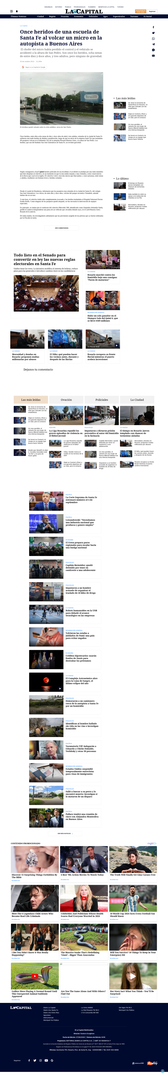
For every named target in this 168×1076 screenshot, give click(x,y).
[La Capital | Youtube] (46, 1060)
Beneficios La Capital (106, 7)
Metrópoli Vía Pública (51, 1020)
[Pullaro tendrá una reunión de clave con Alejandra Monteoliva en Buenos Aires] (65, 818)
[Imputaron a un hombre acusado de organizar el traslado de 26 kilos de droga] (102, 465)
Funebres (92, 7)
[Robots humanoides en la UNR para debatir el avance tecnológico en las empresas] (65, 614)
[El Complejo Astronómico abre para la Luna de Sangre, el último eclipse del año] (65, 682)
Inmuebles (48, 7)
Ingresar (152, 11)
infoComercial (48, 1018)
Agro (105, 16)
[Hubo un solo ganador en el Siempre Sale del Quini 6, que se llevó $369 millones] (103, 308)
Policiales (93, 16)
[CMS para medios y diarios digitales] (138, 1063)
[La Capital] (84, 11)
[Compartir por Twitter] (153, 33)
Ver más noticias (64, 833)
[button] (11, 11)
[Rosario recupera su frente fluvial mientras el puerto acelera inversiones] (103, 346)
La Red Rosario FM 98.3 (90, 1010)
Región (52, 16)
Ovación (65, 16)
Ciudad (40, 16)
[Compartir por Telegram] (153, 44)
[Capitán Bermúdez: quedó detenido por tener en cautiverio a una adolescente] (102, 443)
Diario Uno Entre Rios (51, 1013)
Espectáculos (119, 16)
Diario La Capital (49, 1008)
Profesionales (79, 7)
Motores (58, 7)
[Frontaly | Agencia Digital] (151, 1063)
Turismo (120, 7)
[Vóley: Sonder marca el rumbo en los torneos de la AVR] (66, 454)
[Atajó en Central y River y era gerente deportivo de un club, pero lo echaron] (131, 116)
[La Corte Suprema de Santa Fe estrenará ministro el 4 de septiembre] (65, 501)
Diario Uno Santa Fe (50, 1010)
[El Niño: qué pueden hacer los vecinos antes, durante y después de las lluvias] (65, 346)
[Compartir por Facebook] (153, 27)
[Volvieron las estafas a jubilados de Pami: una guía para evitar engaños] (65, 636)
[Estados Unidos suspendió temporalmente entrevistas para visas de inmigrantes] (65, 772)
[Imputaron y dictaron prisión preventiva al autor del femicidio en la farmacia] (102, 423)
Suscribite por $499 (140, 11)
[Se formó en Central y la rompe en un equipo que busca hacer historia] (131, 138)
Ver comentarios (61, 228)
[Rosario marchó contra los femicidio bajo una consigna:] (103, 267)
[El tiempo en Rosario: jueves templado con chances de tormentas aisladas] (131, 185)
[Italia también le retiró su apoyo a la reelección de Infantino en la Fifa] (131, 196)
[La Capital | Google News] (52, 1060)
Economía (78, 16)
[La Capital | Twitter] (35, 1060)
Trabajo (68, 7)
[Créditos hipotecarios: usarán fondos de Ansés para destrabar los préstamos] (65, 659)
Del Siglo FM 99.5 (125, 1008)
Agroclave (47, 1015)
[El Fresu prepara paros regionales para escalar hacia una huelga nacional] (65, 546)
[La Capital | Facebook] (29, 1060)
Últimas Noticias (18, 16)
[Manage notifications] (162, 1071)
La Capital (23, 25)
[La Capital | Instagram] (40, 1060)
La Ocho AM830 (87, 1008)
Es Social (148, 16)
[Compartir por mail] (153, 55)
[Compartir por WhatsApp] (153, 38)
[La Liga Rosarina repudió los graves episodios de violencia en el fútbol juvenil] (66, 423)
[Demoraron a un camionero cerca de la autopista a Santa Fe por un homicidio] (65, 704)
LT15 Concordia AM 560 (90, 1013)
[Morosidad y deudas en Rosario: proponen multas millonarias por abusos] (131, 207)
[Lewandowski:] (65, 523)
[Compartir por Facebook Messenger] (153, 50)
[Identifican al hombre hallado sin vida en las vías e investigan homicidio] (65, 727)
